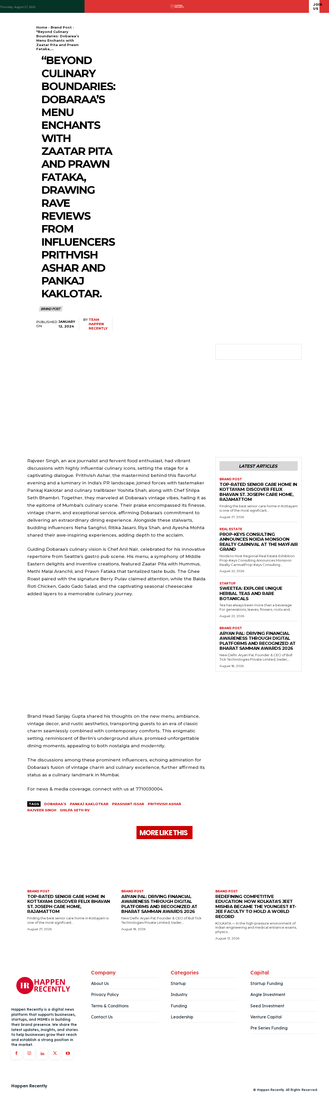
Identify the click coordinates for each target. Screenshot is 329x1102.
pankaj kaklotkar (89, 804)
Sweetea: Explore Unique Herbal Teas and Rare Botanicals (251, 593)
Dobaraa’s (55, 804)
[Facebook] (225, 352)
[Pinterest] (248, 352)
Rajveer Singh (41, 810)
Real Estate (231, 529)
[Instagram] (29, 1054)
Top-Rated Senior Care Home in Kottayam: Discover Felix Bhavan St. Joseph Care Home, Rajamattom (258, 492)
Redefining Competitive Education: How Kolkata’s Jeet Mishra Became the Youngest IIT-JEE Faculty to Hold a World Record (255, 906)
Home (41, 27)
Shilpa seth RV (75, 810)
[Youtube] (68, 1054)
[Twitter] (236, 352)
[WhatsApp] (260, 352)
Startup (228, 583)
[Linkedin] (42, 1054)
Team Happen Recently (98, 323)
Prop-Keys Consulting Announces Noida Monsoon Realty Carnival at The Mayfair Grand (259, 542)
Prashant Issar (128, 804)
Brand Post (61, 27)
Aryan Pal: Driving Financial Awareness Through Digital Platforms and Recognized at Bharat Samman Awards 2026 (258, 641)
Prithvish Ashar (164, 804)
